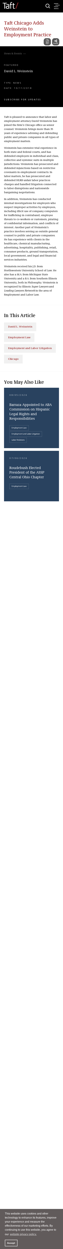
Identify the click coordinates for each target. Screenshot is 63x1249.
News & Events (13, 53)
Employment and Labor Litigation (30, 348)
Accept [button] (11, 1243)
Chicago (13, 359)
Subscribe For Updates (22, 99)
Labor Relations (18, 440)
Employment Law (19, 337)
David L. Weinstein (18, 71)
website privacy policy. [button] (23, 1234)
